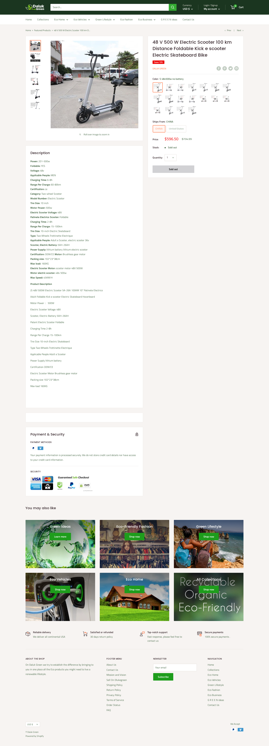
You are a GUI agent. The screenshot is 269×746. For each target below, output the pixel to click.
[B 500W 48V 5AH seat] (227, 99)
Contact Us (188, 19)
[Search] (173, 7)
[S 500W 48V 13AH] (204, 87)
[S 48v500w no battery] (158, 87)
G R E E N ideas (169, 19)
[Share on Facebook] (219, 68)
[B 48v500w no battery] (192, 110)
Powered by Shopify (35, 736)
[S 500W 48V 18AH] (169, 110)
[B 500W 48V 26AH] (227, 87)
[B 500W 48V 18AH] (215, 87)
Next (239, 30)
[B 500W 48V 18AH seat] (204, 99)
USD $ (30, 724)
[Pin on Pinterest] (224, 68)
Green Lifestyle (103, 19)
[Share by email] (236, 68)
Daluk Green (159, 68)
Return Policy (113, 690)
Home (29, 19)
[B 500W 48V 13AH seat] (158, 110)
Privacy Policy (113, 695)
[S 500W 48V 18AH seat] (169, 87)
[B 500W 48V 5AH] (158, 99)
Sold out (173, 169)
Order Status (113, 705)
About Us (111, 665)
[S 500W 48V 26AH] (181, 110)
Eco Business (145, 19)
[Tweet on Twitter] (230, 68)
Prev (229, 30)
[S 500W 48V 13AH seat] (192, 99)
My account (210, 9)
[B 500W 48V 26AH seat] (215, 99)
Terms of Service (115, 700)
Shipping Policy (114, 685)
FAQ (108, 710)
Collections (43, 19)
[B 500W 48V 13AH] (169, 99)
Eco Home (59, 19)
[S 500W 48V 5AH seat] (181, 99)
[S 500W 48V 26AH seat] (181, 87)
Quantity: (158, 157)
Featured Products (42, 30)
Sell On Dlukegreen (116, 680)
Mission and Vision (116, 675)
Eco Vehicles (80, 19)
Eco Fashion (126, 19)
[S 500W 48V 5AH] (192, 87)
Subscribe (163, 677)
